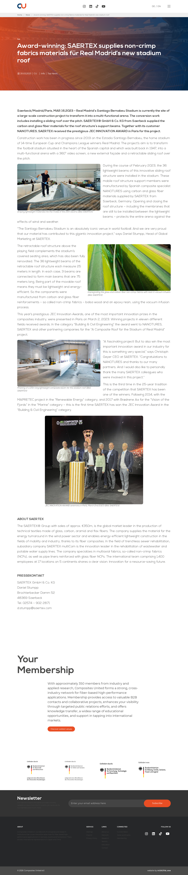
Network (105, 835)
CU (35, 73)
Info (43, 73)
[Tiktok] (97, 6)
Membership (122, 838)
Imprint (89, 835)
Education (106, 845)
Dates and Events (123, 835)
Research (105, 838)
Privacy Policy (91, 838)
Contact (105, 848)
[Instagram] (84, 6)
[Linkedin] (90, 6)
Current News (122, 832)
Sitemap (89, 832)
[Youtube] (103, 6)
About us (105, 832)
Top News (53, 73)
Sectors (104, 841)
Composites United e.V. (34, 870)
